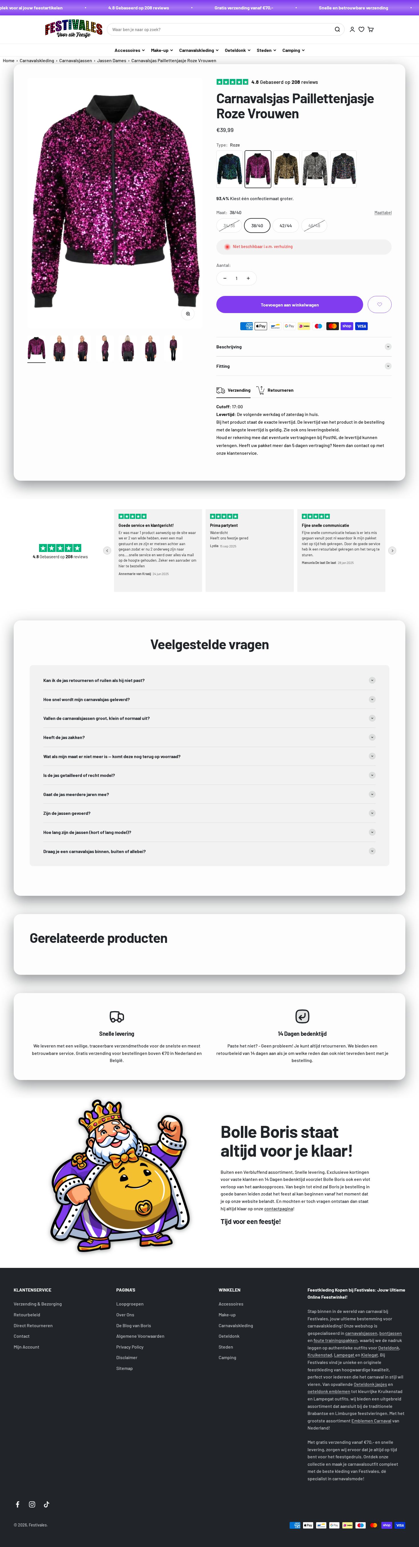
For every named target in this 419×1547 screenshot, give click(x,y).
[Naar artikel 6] (150, 349)
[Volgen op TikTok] (46, 1504)
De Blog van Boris (133, 1325)
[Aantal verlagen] (225, 278)
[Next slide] (392, 551)
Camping (291, 50)
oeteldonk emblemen (329, 1391)
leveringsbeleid (323, 429)
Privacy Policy (130, 1346)
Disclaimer (126, 1357)
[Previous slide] (107, 551)
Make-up (159, 50)
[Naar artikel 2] (59, 349)
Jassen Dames (111, 60)
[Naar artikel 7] (173, 349)
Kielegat (369, 1354)
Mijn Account (26, 1346)
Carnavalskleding (196, 50)
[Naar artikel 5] (128, 349)
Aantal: (223, 265)
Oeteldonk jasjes (370, 1384)
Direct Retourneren (33, 1325)
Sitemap (124, 1368)
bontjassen (390, 1333)
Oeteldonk (235, 50)
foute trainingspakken (336, 1340)
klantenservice (242, 453)
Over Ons (125, 1314)
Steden (264, 50)
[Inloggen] (352, 29)
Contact (22, 1336)
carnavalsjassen (361, 1333)
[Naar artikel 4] (105, 349)
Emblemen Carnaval (371, 1420)
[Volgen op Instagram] (32, 1504)
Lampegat (344, 1354)
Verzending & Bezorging (38, 1303)
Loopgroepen (130, 1303)
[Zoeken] (337, 29)
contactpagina (278, 1208)
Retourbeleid (27, 1314)
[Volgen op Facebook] (17, 1504)
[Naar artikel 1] (36, 349)
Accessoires (127, 50)
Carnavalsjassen (75, 60)
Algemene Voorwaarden (140, 1336)
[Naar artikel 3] (82, 349)
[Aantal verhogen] (248, 278)
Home (9, 60)
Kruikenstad (320, 1354)
